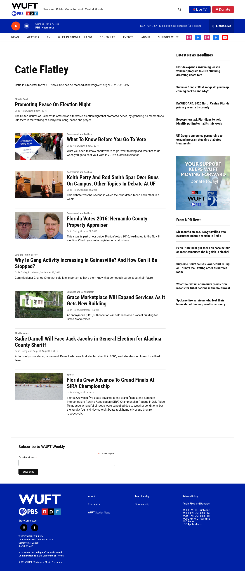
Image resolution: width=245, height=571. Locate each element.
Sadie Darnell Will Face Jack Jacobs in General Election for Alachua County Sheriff (88, 342)
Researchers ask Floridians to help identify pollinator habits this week (199, 121)
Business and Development (80, 292)
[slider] (32, 26)
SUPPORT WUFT (168, 37)
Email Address (27, 457)
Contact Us (94, 504)
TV (48, 37)
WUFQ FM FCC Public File (196, 518)
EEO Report (189, 521)
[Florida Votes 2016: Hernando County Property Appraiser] (39, 225)
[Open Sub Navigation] (21, 37)
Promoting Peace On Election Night (53, 104)
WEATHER (33, 37)
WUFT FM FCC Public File (196, 510)
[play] (16, 26)
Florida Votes (22, 333)
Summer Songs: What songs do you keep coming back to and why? (202, 89)
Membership (142, 496)
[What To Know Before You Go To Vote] (39, 146)
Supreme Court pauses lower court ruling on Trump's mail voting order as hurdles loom (203, 268)
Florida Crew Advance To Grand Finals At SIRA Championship (110, 383)
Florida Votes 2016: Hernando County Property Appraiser (107, 221)
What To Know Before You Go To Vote (106, 139)
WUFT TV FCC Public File (196, 513)
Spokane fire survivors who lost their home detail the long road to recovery (200, 302)
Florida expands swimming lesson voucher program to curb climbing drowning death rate (198, 71)
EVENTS (128, 37)
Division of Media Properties (48, 562)
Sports (70, 374)
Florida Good (21, 99)
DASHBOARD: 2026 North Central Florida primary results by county (202, 105)
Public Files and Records (196, 503)
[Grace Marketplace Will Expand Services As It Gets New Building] (39, 304)
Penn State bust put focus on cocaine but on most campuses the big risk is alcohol (203, 250)
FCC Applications (192, 524)
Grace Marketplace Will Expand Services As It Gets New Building (116, 300)
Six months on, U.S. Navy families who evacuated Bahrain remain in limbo (201, 234)
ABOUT (145, 37)
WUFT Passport (69, 37)
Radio (88, 37)
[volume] (26, 26)
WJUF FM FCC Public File (196, 516)
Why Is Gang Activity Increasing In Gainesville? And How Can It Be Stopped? (86, 263)
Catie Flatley (21, 110)
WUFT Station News (99, 512)
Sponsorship (142, 504)
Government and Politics (79, 134)
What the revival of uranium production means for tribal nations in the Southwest (203, 286)
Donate (224, 9)
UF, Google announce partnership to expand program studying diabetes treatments (199, 139)
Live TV (201, 9)
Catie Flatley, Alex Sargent (28, 351)
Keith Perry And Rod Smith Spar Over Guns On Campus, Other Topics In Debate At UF (113, 180)
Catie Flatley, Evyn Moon (27, 272)
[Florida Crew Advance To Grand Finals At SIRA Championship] (39, 386)
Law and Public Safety (26, 254)
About (91, 496)
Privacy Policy (190, 496)
